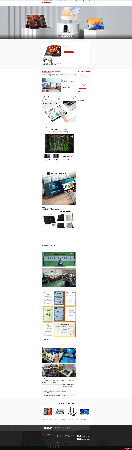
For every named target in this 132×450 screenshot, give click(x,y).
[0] (89, 0)
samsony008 (46, 439)
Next (91, 414)
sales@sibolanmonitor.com (54, 0)
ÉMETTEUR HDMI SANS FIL (81, 100)
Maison (58, 435)
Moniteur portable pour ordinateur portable (69, 435)
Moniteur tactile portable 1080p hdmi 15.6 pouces (48, 391)
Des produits (58, 437)
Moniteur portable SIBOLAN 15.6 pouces (47, 392)
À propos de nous (59, 436)
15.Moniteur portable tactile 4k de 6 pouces (51, 390)
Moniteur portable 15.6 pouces (60, 390)
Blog (57, 442)
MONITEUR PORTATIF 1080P (81, 98)
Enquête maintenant (68, 52)
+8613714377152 (46, 0)
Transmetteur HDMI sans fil (68, 436)
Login (67, 0)
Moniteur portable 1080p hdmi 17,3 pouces (70, 437)
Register (69, 0)
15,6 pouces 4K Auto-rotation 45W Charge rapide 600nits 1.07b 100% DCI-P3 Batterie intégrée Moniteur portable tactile (85, 436)
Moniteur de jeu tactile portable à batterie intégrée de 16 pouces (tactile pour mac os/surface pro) (47, 417)
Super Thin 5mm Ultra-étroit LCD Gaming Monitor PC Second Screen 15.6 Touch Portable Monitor (85, 439)
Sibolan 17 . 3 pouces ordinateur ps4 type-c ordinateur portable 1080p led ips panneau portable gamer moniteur (72, 417)
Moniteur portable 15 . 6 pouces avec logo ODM (60, 391)
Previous (40, 414)
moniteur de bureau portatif (68, 390)
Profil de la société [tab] (56, 71)
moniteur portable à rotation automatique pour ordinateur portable (70, 440)
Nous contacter (59, 441)
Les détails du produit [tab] (46, 71)
